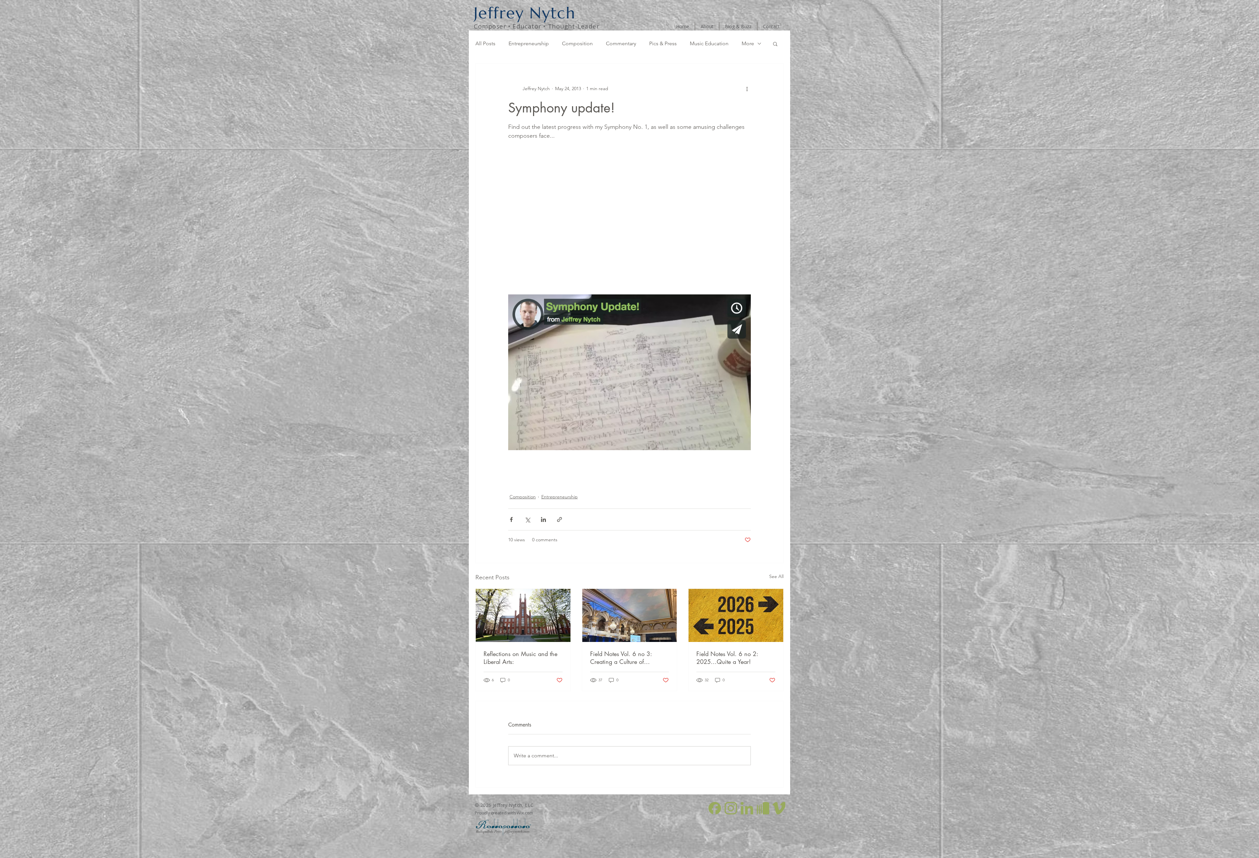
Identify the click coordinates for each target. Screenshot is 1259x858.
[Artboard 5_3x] (763, 808)
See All (776, 576)
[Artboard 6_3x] (779, 808)
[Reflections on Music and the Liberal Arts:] (523, 615)
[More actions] (747, 88)
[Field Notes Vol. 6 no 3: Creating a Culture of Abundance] (629, 615)
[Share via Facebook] (511, 519)
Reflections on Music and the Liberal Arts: (520, 658)
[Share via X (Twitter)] (527, 519)
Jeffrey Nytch (524, 13)
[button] (775, 43)
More (748, 43)
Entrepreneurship (529, 43)
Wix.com (525, 813)
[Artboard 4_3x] (747, 808)
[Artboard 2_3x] (715, 808)
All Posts (485, 43)
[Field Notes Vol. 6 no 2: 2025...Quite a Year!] (736, 615)
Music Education (709, 43)
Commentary (621, 43)
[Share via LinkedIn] (543, 519)
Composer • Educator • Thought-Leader (536, 26)
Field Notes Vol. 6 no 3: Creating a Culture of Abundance (621, 658)
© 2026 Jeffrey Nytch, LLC (504, 805)
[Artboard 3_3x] (731, 808)
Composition (577, 43)
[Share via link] (559, 519)
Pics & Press (663, 43)
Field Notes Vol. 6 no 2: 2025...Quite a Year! (727, 658)
